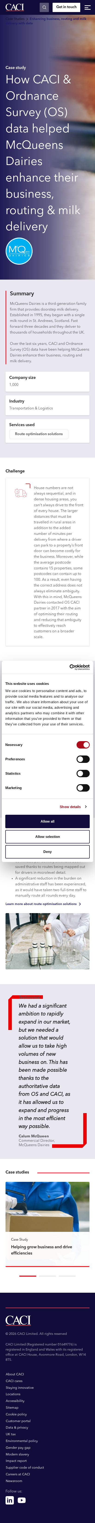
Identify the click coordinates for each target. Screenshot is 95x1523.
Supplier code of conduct (25, 1467)
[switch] (83, 759)
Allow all (47, 821)
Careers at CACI (18, 1474)
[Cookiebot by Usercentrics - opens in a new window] (69, 667)
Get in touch (66, 7)
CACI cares (14, 1381)
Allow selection (47, 837)
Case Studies (15, 19)
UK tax (11, 1434)
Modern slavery (17, 1454)
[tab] (27, 1276)
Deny (47, 852)
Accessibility (15, 1401)
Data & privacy (17, 1427)
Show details (70, 807)
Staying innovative (20, 1387)
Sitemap (12, 1407)
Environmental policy (22, 1441)
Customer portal (18, 1421)
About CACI (15, 1374)
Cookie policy (16, 1414)
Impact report (16, 1461)
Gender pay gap (18, 1447)
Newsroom (14, 1481)
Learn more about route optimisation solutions (41, 904)
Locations (13, 1394)
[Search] (44, 7)
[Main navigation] (87, 7)
